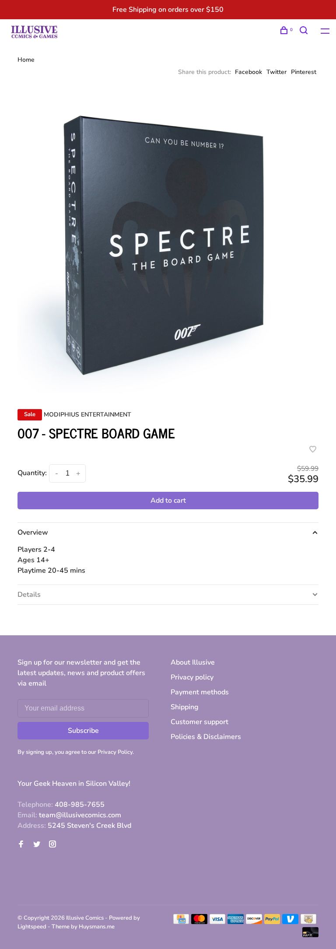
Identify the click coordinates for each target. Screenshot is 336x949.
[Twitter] (36, 845)
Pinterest (303, 72)
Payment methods (200, 692)
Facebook (248, 72)
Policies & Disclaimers (206, 737)
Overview (33, 532)
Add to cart (168, 500)
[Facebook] (21, 845)
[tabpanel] (168, 242)
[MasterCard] (199, 922)
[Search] (305, 32)
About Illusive (193, 662)
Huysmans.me (97, 927)
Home (26, 60)
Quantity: (32, 473)
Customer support (199, 722)
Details (29, 594)
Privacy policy (192, 677)
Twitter (276, 72)
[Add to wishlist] (312, 450)
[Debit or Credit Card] (310, 935)
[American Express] (236, 922)
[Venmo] (290, 922)
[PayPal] (272, 922)
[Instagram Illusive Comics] (52, 845)
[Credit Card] (181, 922)
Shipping (185, 707)
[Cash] (308, 922)
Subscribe (83, 730)
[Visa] (218, 922)
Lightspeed (32, 927)
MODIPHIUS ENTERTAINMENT (87, 414)
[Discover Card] (254, 922)
